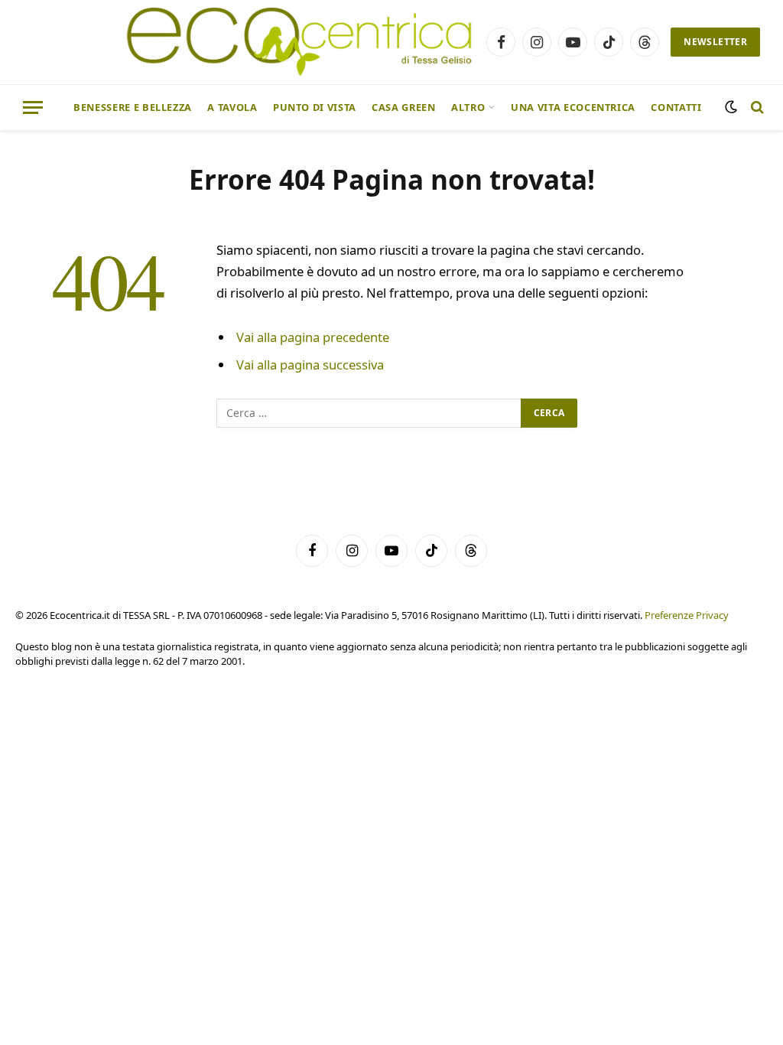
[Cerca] (756, 107)
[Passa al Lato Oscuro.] (731, 107)
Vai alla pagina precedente (312, 337)
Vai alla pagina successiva (310, 364)
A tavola (232, 107)
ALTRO (468, 107)
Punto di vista (314, 107)
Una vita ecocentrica (573, 107)
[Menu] (33, 107)
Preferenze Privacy (687, 615)
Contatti (676, 107)
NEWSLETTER (715, 41)
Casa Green (403, 107)
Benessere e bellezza (132, 107)
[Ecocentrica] (299, 42)
